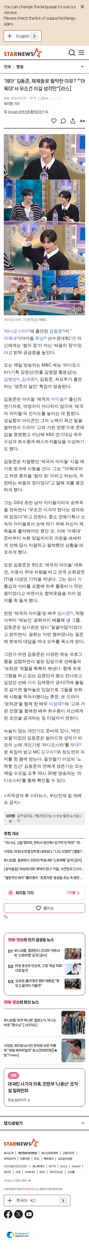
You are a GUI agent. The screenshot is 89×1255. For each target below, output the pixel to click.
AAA (42, 1172)
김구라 (47, 751)
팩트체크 (48, 1158)
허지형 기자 (11, 104)
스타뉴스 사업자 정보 (15, 1180)
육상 (39, 338)
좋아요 (48, 908)
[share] (73, 121)
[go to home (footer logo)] (21, 1142)
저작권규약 (10, 1158)
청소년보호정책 (49, 1153)
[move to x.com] (18, 1214)
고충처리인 (68, 1153)
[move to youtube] (29, 1214)
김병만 (10, 379)
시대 (17, 1172)
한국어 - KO (26, 1200)
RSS (36, 1158)
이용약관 (25, 1158)
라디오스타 (15, 331)
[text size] (82, 121)
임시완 (63, 613)
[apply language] (34, 36)
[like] (54, 121)
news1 (76, 1166)
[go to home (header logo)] (23, 52)
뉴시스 (63, 1166)
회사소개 (8, 1153)
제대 (74, 744)
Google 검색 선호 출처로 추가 (26, 111)
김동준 (55, 331)
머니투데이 (38, 1166)
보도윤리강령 (65, 1158)
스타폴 (71, 1172)
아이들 (57, 399)
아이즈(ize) (56, 1172)
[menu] (81, 52)
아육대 (10, 338)
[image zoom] (79, 309)
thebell (30, 1172)
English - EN (27, 36)
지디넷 (7, 1172)
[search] (72, 52)
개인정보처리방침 (27, 1153)
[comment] (63, 121)
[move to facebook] (8, 1214)
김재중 (28, 379)
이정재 (55, 703)
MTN (52, 1166)
